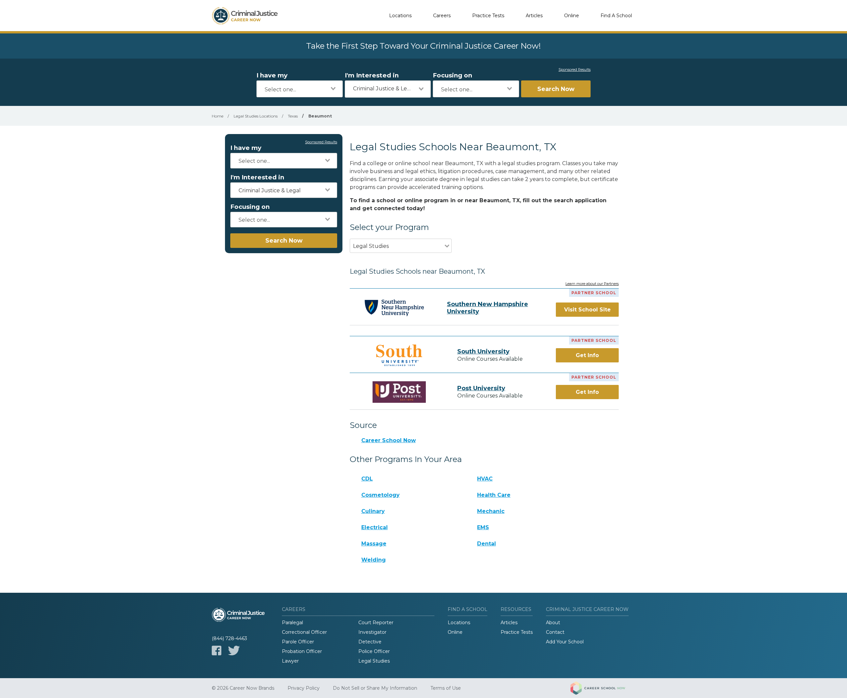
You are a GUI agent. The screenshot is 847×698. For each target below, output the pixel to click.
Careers (442, 16)
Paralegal (292, 623)
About (553, 623)
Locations (400, 16)
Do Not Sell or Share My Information (375, 688)
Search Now (555, 88)
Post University (481, 388)
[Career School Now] (602, 688)
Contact (555, 632)
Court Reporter (375, 623)
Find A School (616, 16)
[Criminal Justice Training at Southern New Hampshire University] (394, 308)
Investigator (372, 632)
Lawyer (290, 661)
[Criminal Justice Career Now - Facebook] (216, 650)
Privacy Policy (304, 688)
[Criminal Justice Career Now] (245, 15)
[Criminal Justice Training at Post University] (399, 392)
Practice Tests (488, 16)
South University (483, 351)
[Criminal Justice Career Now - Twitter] (234, 650)
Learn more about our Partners (592, 284)
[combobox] (299, 89)
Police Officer (374, 651)
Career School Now (388, 440)
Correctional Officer (304, 632)
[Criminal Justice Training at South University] (399, 355)
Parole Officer (298, 642)
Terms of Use (445, 688)
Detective (369, 642)
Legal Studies (374, 661)
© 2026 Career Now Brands (243, 688)
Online (571, 16)
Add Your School (565, 642)
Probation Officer (302, 651)
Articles (534, 16)
